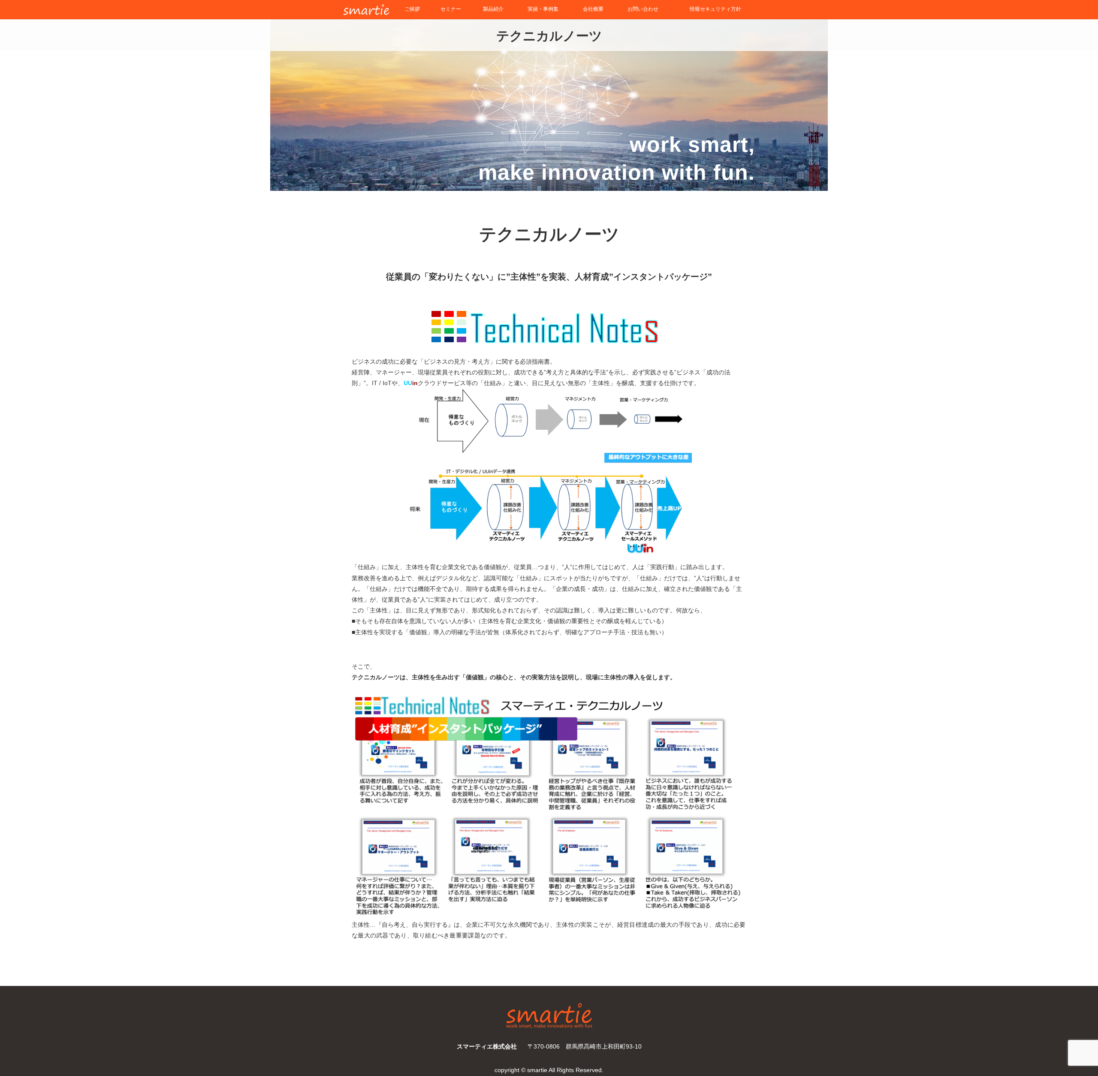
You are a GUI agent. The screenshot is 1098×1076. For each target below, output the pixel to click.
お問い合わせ (642, 9)
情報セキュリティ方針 (715, 9)
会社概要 (593, 9)
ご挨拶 (412, 9)
